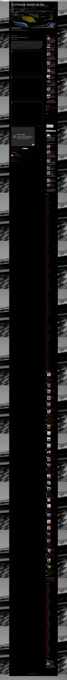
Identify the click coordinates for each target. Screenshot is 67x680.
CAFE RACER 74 (49, 548)
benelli (48, 204)
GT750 (48, 250)
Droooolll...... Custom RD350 (53, 95)
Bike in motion (49, 207)
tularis (47, 353)
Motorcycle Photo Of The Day (51, 107)
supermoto (48, 340)
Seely (47, 331)
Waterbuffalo (48, 362)
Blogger (37, 673)
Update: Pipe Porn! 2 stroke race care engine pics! (53, 88)
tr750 (47, 350)
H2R (47, 255)
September (47, 615)
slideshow (48, 334)
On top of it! (52, 526)
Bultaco (48, 214)
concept (48, 221)
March (47, 609)
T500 (47, 343)
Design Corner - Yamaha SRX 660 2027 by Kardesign (53, 374)
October (47, 614)
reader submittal (18, 149)
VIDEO (48, 360)
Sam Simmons (49, 325)
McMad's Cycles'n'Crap (50, 495)
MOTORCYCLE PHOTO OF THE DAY (26, 27)
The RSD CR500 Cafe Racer (50, 555)
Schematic (48, 326)
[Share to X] (25, 148)
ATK (47, 200)
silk (47, 332)
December (47, 612)
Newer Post (13, 159)
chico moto (48, 463)
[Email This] (23, 148)
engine (48, 235)
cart (47, 219)
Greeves (48, 247)
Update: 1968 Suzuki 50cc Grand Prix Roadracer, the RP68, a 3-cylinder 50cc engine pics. (53, 54)
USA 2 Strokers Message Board (51, 579)
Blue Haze (48, 389)
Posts (48, 125)
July (46, 617)
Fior (47, 238)
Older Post (41, 159)
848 (51, 402)
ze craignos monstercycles (51, 424)
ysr (47, 365)
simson (48, 333)
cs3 (47, 222)
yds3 (47, 364)
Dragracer (48, 232)
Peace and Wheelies (50, 443)
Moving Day (52, 532)
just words (48, 267)
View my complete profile (49, 668)
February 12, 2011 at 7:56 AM (17, 156)
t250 (47, 342)
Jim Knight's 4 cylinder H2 (50, 99)
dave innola (48, 225)
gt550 (47, 249)
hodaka (48, 259)
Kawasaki (48, 268)
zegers (48, 367)
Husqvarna (48, 261)
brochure (48, 211)
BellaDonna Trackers (50, 525)
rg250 (47, 316)
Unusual (48, 358)
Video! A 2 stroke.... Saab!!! (50, 142)
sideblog (48, 430)
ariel (47, 199)
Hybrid (48, 262)
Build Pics (48, 213)
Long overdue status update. (50, 188)
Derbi (47, 228)
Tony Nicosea (48, 347)
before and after (49, 203)
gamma (48, 242)
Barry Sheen (48, 201)
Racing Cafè (48, 372)
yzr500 (48, 366)
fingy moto (48, 486)
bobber (48, 209)
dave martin (48, 226)
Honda (48, 260)
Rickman (48, 319)
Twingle (48, 354)
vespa (47, 359)
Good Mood (52, 504)
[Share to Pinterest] (27, 148)
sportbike (48, 337)
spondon (48, 336)
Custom (48, 223)
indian (47, 263)
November (47, 613)
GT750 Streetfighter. (52, 184)
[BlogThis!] (24, 148)
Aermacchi (48, 196)
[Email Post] (22, 148)
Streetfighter (48, 339)
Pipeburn (48, 575)
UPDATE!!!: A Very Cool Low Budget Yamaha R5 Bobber (53, 135)
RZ (47, 321)
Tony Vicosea (48, 348)
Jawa (15, 149)
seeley (48, 330)
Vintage (48, 361)
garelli (47, 243)
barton (47, 202)
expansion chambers (49, 236)
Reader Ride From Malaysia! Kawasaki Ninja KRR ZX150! (53, 45)
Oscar (48, 480)
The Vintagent (49, 378)
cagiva (48, 216)
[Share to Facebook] (26, 148)
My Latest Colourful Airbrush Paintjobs (53, 566)
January (47, 623)
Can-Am (48, 217)
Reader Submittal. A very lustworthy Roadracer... (53, 38)
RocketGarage (49, 395)
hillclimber (48, 258)
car (47, 218)
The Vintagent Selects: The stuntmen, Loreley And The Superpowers (50, 380)
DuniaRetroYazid (49, 544)
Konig (47, 271)
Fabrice (48, 237)
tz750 (47, 356)
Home (27, 159)
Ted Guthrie (48, 345)
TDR (47, 344)
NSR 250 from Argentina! (53, 179)
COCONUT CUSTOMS (50, 497)
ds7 (47, 233)
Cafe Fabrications (49, 538)
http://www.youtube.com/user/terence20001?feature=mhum (19, 49)
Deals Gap (48, 227)
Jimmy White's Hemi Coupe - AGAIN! (52, 452)
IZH (47, 264)
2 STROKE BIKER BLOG (27, 4)
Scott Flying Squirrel (49, 328)
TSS (47, 352)
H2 (47, 253)
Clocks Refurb (52, 474)
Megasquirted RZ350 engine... (53, 69)
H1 (47, 251)
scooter (48, 327)
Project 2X (48, 109)
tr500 (47, 349)
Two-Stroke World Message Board (51, 581)
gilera (47, 244)
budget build (48, 212)
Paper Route (49, 519)
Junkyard (48, 266)
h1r (47, 252)
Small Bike (48, 335)
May (46, 619)
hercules (48, 257)
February (47, 610)
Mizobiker (48, 564)
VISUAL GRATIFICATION (50, 554)
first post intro (48, 239)
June (46, 618)
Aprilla (47, 198)
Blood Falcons (49, 456)
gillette (48, 245)
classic (48, 220)
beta (47, 205)
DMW (47, 230)
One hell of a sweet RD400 (52, 167)
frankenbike (48, 241)
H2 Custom (48, 254)
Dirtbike (48, 229)
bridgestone (48, 210)
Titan (47, 346)
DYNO (47, 234)
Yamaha (48, 363)
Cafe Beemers (49, 503)
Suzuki (48, 341)
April (46, 620)
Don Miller (48, 231)
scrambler (48, 329)
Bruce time (52, 487)
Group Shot (48, 248)
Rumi (47, 320)
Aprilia (47, 197)
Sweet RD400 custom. (52, 172)
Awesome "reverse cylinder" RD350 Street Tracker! (53, 62)
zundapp (48, 368)
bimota (48, 208)
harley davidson (49, 256)
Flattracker (48, 240)
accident (48, 195)
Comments (48, 126)
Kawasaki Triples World (50, 580)
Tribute (48, 351)
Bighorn (48, 206)
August (47, 616)
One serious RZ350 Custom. (53, 75)
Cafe (14, 149)
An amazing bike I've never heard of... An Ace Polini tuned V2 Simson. (53, 81)
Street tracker (48, 338)
